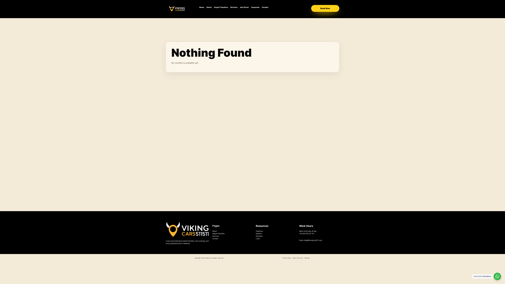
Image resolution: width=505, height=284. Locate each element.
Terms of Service (297, 258)
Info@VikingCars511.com (313, 240)
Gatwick (259, 234)
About (209, 7)
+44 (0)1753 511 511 (306, 234)
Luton (258, 239)
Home (201, 7)
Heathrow (259, 231)
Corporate (255, 7)
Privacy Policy (286, 258)
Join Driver (244, 7)
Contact (265, 7)
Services (234, 7)
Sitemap (306, 258)
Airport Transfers (221, 7)
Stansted (259, 236)
